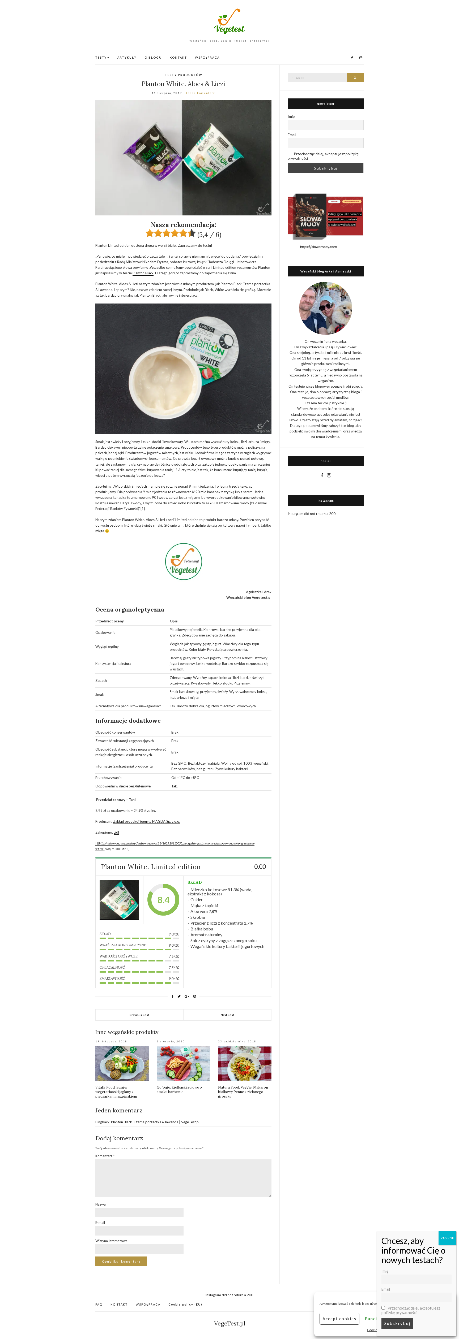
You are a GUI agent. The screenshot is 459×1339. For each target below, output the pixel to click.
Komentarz (104, 1156)
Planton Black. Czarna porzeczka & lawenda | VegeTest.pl (155, 1122)
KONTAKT (178, 57)
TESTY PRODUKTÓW (183, 74)
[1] (143, 508)
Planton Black (143, 273)
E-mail (100, 1222)
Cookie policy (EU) (185, 1304)
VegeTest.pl (229, 1323)
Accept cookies (339, 1318)
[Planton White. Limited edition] (119, 900)
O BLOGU (153, 57)
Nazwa (100, 1204)
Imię (291, 116)
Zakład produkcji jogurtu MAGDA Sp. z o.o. (146, 821)
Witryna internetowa (111, 1241)
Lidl (116, 832)
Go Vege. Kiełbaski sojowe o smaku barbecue (179, 1089)
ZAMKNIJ (447, 1238)
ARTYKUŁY (127, 57)
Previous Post (139, 1015)
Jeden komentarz (200, 92)
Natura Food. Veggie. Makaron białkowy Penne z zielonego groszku (243, 1092)
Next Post (227, 1015)
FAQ (99, 1304)
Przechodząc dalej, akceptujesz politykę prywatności (323, 156)
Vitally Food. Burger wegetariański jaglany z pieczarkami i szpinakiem (116, 1092)
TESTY (101, 57)
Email (292, 134)
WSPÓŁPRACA (207, 57)
